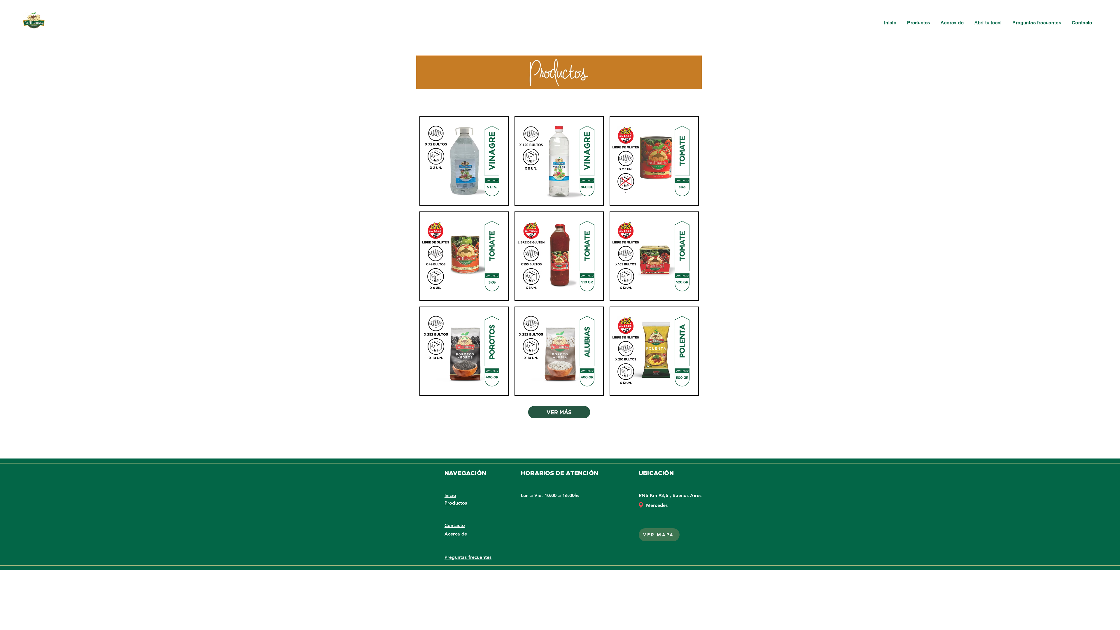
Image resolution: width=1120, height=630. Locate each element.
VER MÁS (559, 412)
